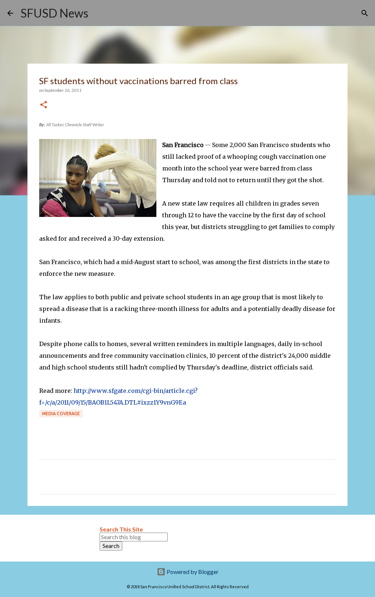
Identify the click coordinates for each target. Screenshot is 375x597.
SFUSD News (54, 13)
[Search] (98, 13)
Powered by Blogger (192, 571)
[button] (43, 105)
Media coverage (61, 413)
